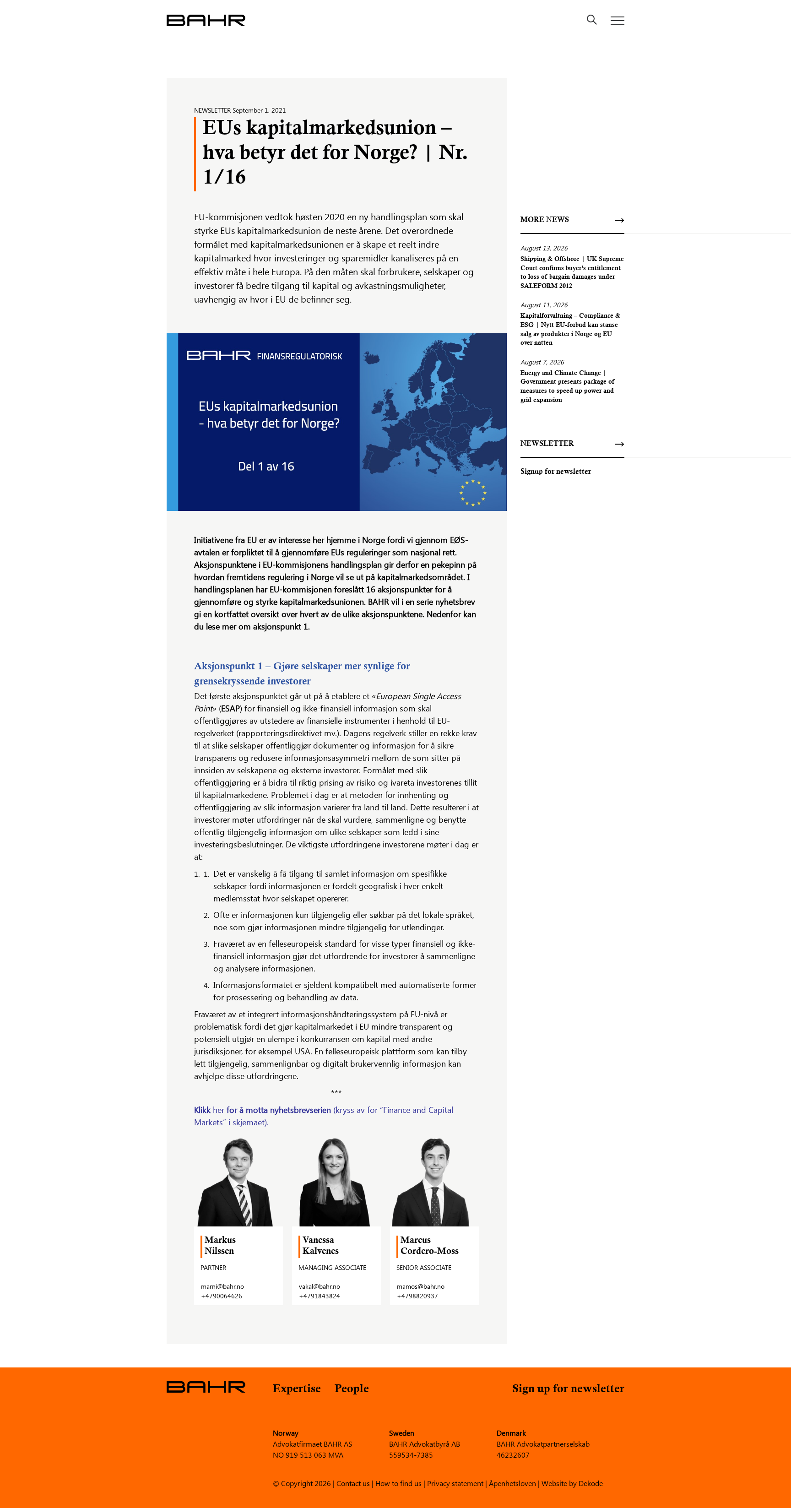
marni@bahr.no (222, 1286)
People (352, 1389)
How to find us (398, 1482)
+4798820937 (417, 1295)
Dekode (591, 1482)
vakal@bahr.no (319, 1286)
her (218, 1109)
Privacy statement (455, 1482)
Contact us (353, 1482)
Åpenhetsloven (512, 1482)
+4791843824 (319, 1295)
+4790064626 (221, 1295)
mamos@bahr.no (420, 1286)
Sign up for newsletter (568, 1389)
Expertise (297, 1389)
